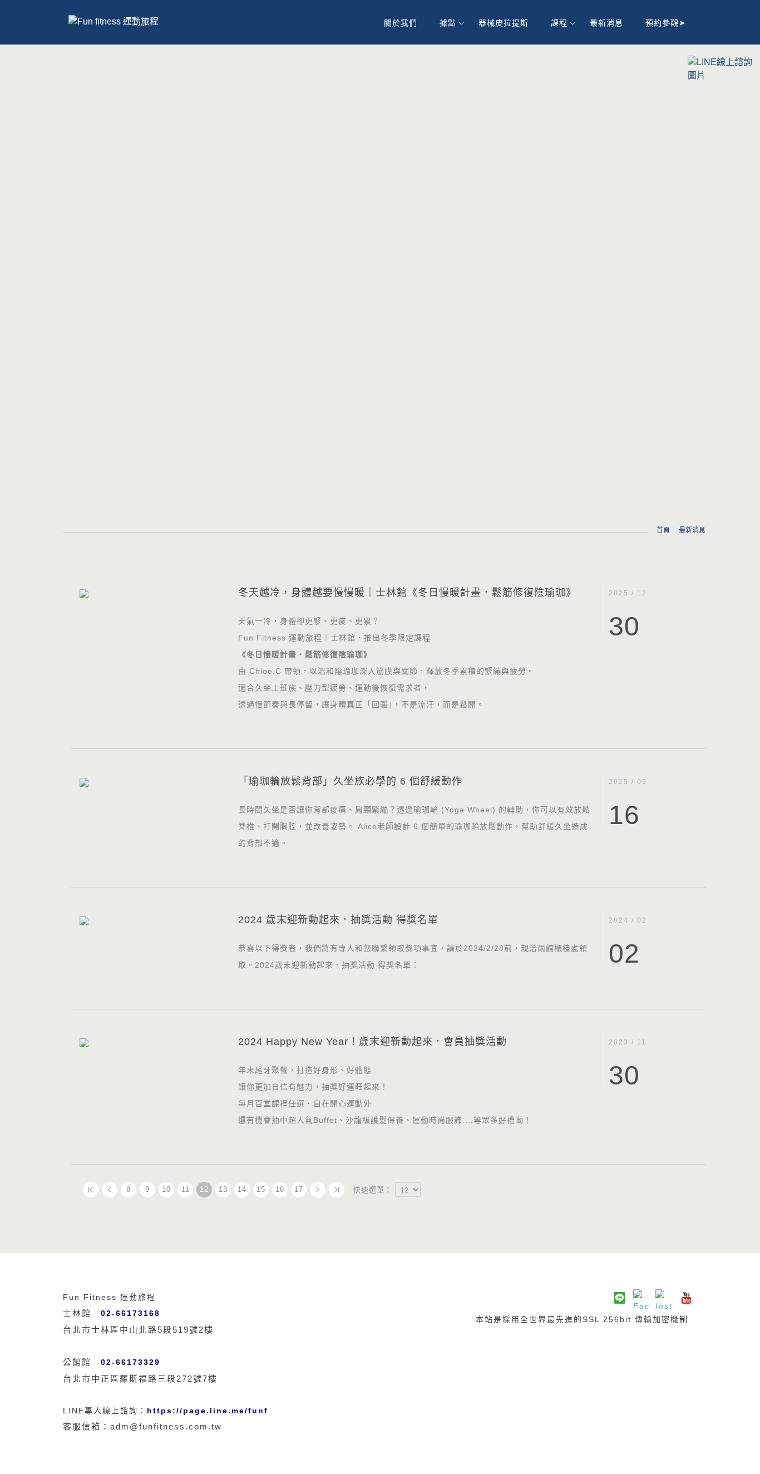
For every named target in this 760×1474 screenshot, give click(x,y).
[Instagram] (664, 1297)
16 (279, 1189)
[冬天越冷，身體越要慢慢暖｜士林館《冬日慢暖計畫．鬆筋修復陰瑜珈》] (150, 593)
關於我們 (400, 22)
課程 (559, 22)
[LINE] (619, 1297)
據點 (448, 22)
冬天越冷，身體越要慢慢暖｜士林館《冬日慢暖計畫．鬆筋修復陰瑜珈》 (407, 592)
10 (166, 1189)
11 (185, 1189)
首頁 (663, 530)
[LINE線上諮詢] (721, 68)
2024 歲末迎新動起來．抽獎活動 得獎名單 (338, 919)
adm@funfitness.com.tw (166, 1426)
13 (223, 1189)
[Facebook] (641, 1297)
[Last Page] (336, 1189)
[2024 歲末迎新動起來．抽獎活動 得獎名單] (150, 920)
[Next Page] (317, 1189)
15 (260, 1189)
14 (242, 1189)
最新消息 (606, 22)
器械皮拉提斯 (503, 22)
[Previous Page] (109, 1189)
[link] (207, 1410)
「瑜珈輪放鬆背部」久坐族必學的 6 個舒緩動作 (350, 781)
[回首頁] (129, 21)
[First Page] (90, 1189)
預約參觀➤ (665, 22)
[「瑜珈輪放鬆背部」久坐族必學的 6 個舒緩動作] (150, 781)
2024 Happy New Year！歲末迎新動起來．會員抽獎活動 (372, 1041)
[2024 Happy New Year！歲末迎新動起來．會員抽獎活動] (150, 1042)
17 (298, 1189)
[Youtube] (686, 1297)
